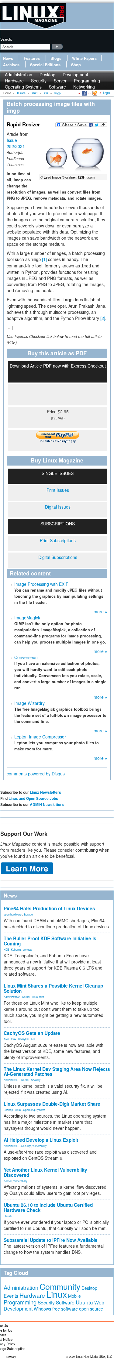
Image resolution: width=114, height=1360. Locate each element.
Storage (28, 914)
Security (35, 1080)
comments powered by (36, 774)
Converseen (26, 657)
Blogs (55, 58)
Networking (84, 87)
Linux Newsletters (45, 792)
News (8, 58)
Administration (12, 997)
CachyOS (23, 1039)
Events (11, 1295)
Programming (20, 1302)
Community (60, 1286)
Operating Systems (23, 87)
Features (32, 58)
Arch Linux (10, 1039)
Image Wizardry (29, 703)
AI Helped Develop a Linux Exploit (41, 1140)
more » (100, 611)
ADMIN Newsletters (47, 804)
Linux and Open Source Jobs (33, 798)
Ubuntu (8, 1216)
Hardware (32, 1295)
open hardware (13, 914)
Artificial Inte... (11, 1080)
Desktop (8, 1110)
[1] (44, 259)
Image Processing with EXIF (41, 584)
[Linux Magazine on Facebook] (84, 93)
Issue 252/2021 (16, 143)
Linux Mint (38, 997)
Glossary (11, 1356)
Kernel (26, 997)
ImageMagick (27, 618)
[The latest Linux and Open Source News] (94, 93)
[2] (102, 318)
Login (106, 93)
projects (27, 949)
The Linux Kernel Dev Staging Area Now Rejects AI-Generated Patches (57, 1072)
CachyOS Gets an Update (32, 1033)
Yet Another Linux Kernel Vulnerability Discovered (45, 1172)
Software (57, 87)
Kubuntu (16, 949)
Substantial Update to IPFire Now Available (51, 1240)
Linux (18, 1110)
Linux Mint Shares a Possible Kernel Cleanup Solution (53, 988)
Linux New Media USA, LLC (94, 1357)
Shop (76, 64)
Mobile (74, 1296)
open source (91, 1309)
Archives (11, 64)
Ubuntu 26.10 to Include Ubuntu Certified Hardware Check (48, 1207)
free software (65, 1308)
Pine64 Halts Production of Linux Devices (49, 908)
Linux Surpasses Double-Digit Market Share (52, 1104)
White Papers (84, 58)
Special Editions (45, 64)
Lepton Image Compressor (40, 737)
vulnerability (40, 1146)
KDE (6, 949)
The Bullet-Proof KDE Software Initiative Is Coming (50, 941)
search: (6, 39)
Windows (42, 1309)
